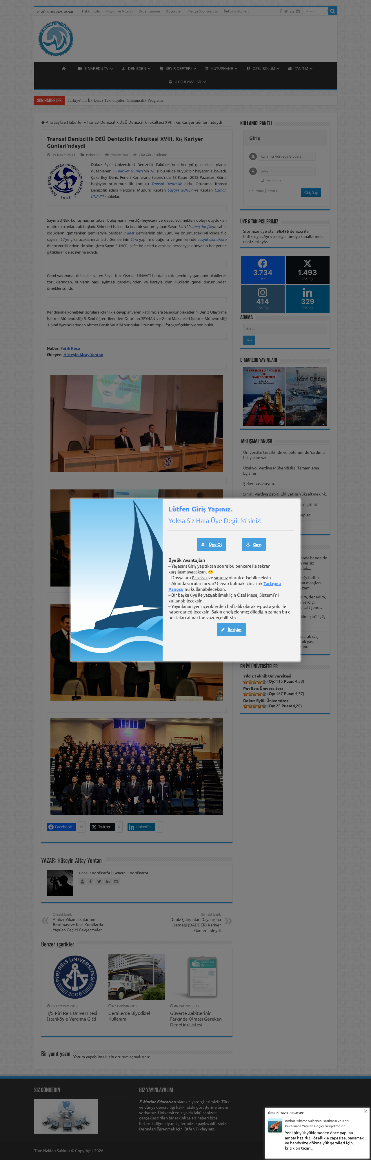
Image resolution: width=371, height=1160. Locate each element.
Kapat (366, 1111)
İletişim (234, 629)
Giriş (257, 544)
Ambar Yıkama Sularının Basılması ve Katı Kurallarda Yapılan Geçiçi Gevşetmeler (317, 1123)
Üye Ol (215, 544)
